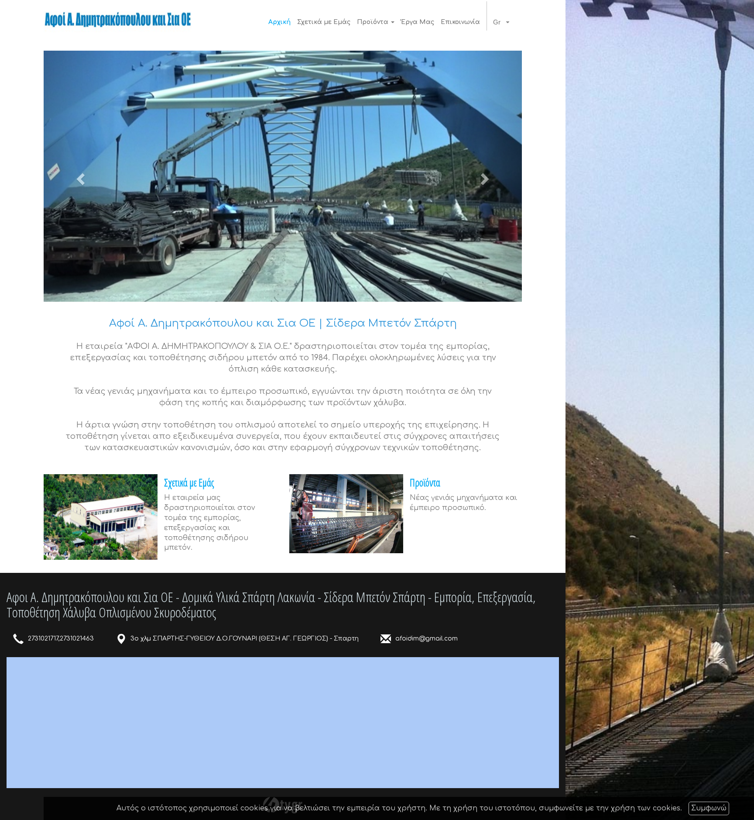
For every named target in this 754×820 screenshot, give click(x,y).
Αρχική (279, 22)
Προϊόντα (425, 482)
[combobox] (503, 22)
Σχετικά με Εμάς (323, 22)
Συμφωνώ (709, 808)
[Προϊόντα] (346, 513)
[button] (79, 176)
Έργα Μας (417, 22)
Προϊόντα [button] (373, 22)
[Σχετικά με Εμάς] (101, 517)
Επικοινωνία (460, 22)
